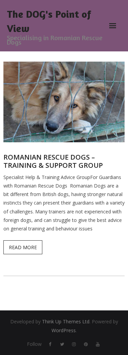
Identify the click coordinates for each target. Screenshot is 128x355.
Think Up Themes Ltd (65, 321)
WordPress (64, 330)
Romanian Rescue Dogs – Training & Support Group (53, 161)
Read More (23, 247)
